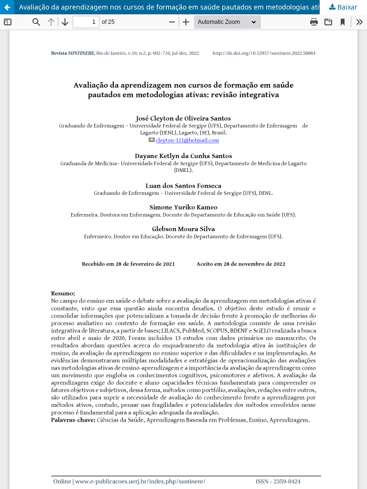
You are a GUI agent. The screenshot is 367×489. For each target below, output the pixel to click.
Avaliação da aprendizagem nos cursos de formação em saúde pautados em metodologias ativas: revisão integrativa (193, 6)
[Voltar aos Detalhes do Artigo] (7, 7)
